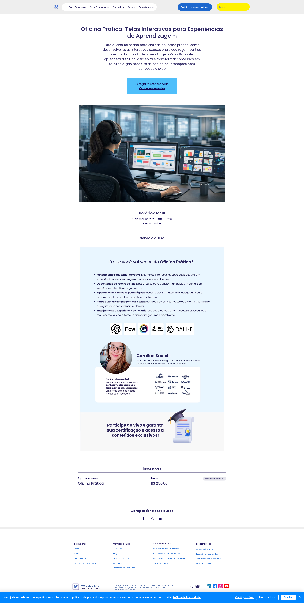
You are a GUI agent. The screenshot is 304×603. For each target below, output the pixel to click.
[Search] (191, 586)
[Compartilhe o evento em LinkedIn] (160, 518)
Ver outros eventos (152, 88)
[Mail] (197, 586)
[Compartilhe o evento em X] (152, 518)
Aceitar (288, 597)
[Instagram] (220, 586)
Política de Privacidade (187, 597)
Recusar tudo (267, 597)
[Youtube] (226, 586)
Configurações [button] (244, 597)
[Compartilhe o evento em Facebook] (143, 518)
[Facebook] (215, 586)
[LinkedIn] (209, 586)
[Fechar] (300, 597)
